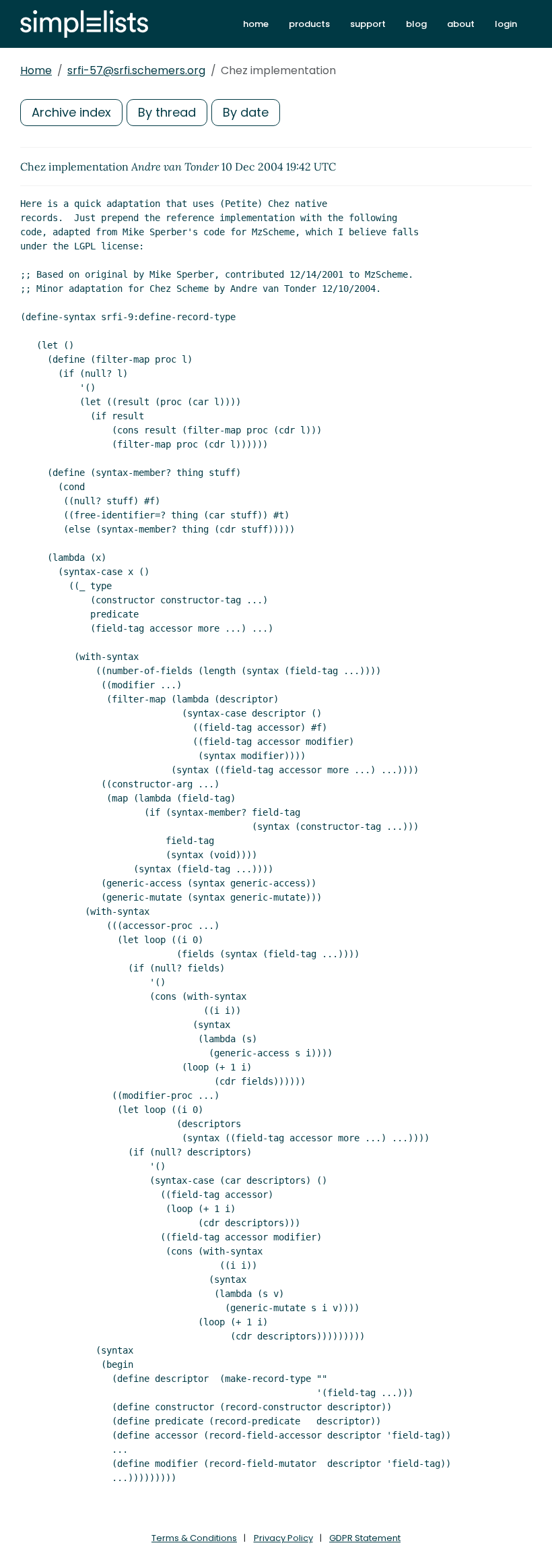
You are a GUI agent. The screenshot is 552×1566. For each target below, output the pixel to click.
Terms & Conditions (194, 1538)
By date (246, 112)
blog (416, 24)
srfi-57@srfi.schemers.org (136, 70)
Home (36, 70)
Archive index (71, 112)
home (256, 24)
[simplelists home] (84, 24)
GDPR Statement (365, 1538)
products (309, 24)
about (461, 24)
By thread (167, 112)
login (506, 24)
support (368, 24)
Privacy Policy (283, 1538)
